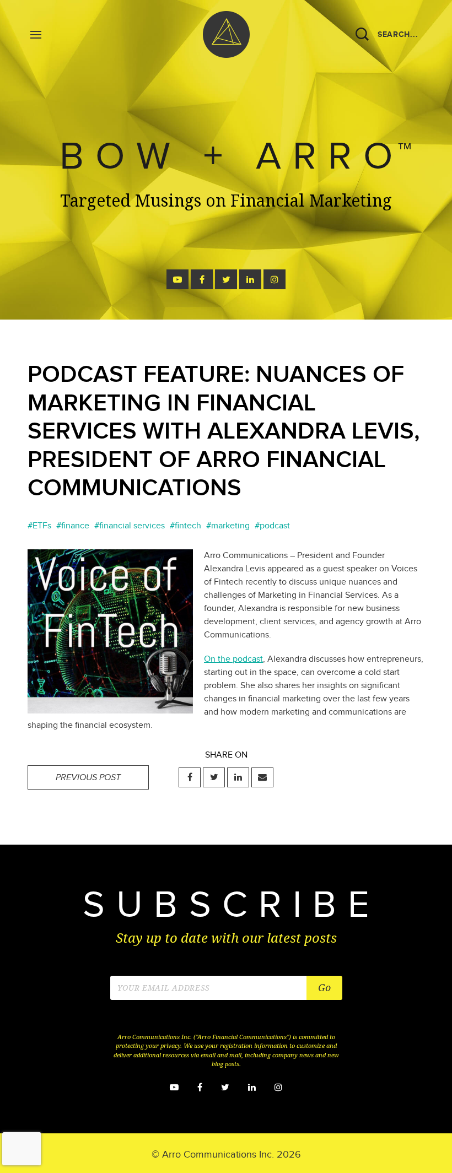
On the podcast (233, 659)
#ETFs (39, 526)
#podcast (272, 526)
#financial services (129, 526)
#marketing (228, 526)
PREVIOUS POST (88, 777)
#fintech (185, 526)
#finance (72, 526)
